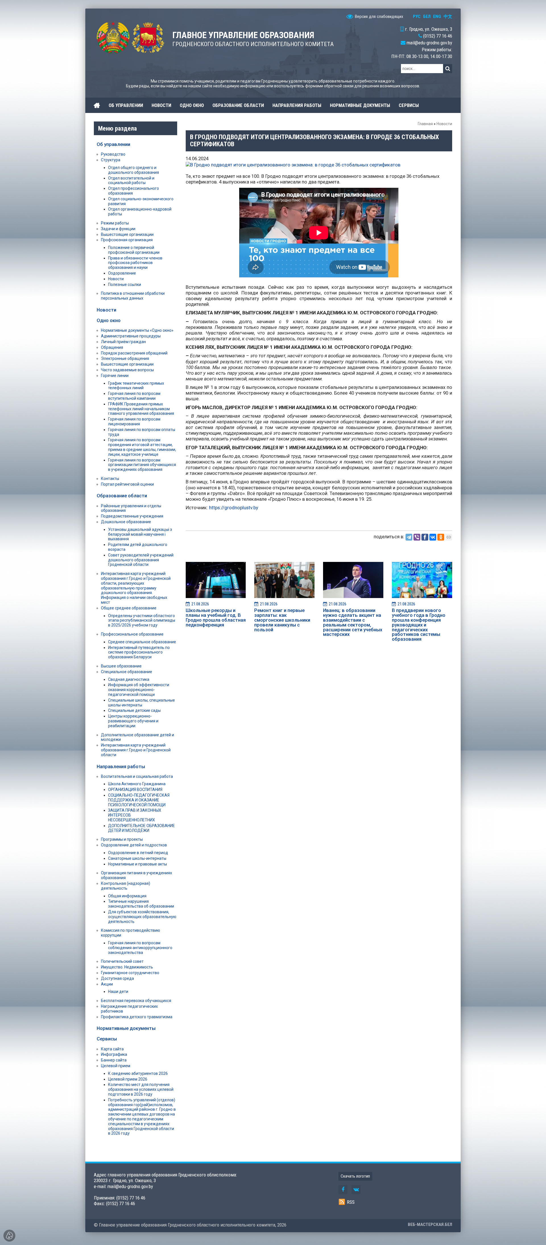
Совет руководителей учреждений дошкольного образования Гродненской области (140, 560)
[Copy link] (448, 537)
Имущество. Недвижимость (127, 967)
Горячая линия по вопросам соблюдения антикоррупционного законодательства (140, 948)
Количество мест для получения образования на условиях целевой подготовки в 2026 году (140, 1089)
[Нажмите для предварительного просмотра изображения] (293, 164)
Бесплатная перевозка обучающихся (136, 1000)
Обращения (112, 347)
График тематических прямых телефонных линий (136, 385)
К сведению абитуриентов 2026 (138, 1073)
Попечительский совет (122, 961)
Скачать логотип (355, 1176)
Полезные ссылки (124, 284)
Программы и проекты (122, 839)
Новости (444, 123)
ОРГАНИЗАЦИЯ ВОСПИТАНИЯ (135, 789)
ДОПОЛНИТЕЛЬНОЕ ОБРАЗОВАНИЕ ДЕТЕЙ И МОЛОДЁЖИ (141, 828)
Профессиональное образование (132, 634)
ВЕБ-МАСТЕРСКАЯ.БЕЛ (430, 1224)
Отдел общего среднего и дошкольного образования (133, 170)
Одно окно (109, 320)
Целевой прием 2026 (127, 1079)
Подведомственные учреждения (132, 516)
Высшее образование (121, 666)
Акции (107, 984)
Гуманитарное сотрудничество (130, 972)
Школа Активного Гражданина (137, 784)
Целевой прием (115, 1065)
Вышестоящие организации (127, 234)
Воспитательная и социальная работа (137, 776)
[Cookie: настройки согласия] (9, 1236)
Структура (110, 160)
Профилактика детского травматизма (136, 1017)
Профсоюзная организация (127, 240)
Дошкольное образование (126, 522)
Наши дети (118, 991)
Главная (425, 123)
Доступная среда (117, 978)
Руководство (113, 154)
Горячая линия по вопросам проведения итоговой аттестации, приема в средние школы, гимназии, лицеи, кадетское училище (142, 447)
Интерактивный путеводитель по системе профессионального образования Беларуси (139, 652)
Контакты (110, 478)
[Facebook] (424, 537)
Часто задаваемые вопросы (127, 370)
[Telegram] (409, 537)
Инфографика (114, 1054)
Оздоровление (122, 273)
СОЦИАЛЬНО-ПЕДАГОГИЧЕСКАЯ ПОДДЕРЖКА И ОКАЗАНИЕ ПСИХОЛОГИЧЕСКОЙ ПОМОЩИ (138, 800)
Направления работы (121, 766)
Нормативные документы (126, 1028)
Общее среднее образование (128, 608)
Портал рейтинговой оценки (127, 484)
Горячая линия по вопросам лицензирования (134, 421)
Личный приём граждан (123, 341)
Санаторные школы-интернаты (137, 858)
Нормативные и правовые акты (137, 864)
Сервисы (107, 1039)
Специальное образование (126, 671)
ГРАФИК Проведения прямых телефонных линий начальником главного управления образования (141, 409)
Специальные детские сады (134, 710)
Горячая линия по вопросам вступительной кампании (134, 396)
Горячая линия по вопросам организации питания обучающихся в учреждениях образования (142, 465)
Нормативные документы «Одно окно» (137, 330)
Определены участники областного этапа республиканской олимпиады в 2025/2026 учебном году (141, 620)
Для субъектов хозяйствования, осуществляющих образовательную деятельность (142, 917)
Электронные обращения (125, 358)
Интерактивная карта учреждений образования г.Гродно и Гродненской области (136, 750)
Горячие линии (115, 375)
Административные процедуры (131, 336)
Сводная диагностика (128, 679)
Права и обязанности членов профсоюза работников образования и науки (135, 263)
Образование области (122, 495)
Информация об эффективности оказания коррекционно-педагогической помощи (138, 690)
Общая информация (127, 896)
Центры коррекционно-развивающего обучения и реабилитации (133, 721)
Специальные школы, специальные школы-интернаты (141, 702)
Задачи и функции (118, 228)
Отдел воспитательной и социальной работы (131, 180)
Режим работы (115, 223)
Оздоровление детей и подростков (134, 845)
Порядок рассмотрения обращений (134, 353)
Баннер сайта (114, 1060)
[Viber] (416, 537)
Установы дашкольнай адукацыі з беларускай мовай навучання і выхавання (140, 534)
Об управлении (113, 144)
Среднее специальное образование (142, 642)
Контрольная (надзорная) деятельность (125, 886)
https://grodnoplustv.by (233, 507)
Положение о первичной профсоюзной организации (134, 250)
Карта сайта (112, 1049)
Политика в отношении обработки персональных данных (133, 295)
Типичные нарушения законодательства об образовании (141, 903)
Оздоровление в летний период (138, 852)
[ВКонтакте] (432, 537)
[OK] (440, 537)
